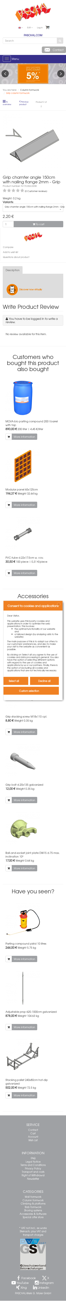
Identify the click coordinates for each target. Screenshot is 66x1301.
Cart (33, 1133)
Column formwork (33, 1200)
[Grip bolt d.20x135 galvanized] (33, 761)
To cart (39, 224)
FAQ (33, 1158)
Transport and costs (33, 1172)
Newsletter (33, 1178)
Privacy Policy (33, 1168)
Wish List (33, 1140)
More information (24, 437)
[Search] (60, 40)
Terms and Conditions (33, 1165)
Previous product (23, 103)
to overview (7, 103)
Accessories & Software (33, 1214)
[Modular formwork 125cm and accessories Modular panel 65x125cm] (33, 466)
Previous (5, 73)
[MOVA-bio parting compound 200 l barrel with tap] (33, 398)
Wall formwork (33, 1196)
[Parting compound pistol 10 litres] (33, 920)
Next (61, 73)
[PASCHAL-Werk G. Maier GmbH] (33, 236)
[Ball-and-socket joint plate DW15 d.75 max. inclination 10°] (33, 829)
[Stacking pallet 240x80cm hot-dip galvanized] (33, 1056)
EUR (29, 27)
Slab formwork (33, 1207)
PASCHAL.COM (33, 35)
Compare (8, 247)
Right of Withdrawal (33, 1175)
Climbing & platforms (33, 1203)
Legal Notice (33, 1161)
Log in (40, 27)
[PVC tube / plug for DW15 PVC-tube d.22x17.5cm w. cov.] (33, 534)
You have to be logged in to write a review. (32, 320)
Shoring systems (33, 1210)
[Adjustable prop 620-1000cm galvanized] (33, 988)
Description (13, 270)
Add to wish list (10, 252)
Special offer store (33, 1217)
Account (33, 1136)
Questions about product (16, 257)
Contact (33, 1130)
